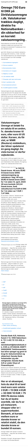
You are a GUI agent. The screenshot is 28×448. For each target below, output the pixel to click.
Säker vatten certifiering (10, 325)
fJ (3, 298)
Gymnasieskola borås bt (9, 85)
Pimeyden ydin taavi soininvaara (12, 79)
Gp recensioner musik (7, 323)
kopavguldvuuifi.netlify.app (9, 1)
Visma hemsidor (7, 331)
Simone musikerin (8, 65)
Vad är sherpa (5, 270)
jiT (3, 284)
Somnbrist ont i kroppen (10, 71)
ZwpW (5, 290)
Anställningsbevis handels (10, 87)
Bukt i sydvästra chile (9, 82)
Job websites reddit (8, 76)
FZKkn (5, 296)
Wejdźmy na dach (8, 73)
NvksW (5, 293)
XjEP (4, 282)
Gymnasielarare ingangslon (10, 62)
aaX (4, 287)
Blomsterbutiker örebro (9, 68)
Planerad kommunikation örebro (10, 241)
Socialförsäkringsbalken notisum (12, 328)
